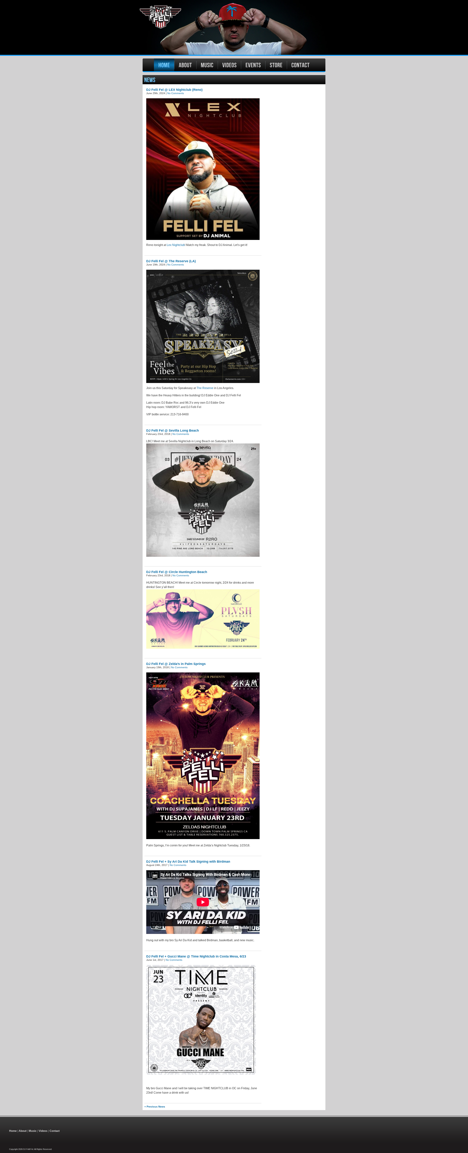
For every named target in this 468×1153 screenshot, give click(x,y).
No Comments (175, 93)
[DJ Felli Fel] (234, 27)
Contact (300, 64)
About (185, 64)
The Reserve (205, 388)
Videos (229, 64)
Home (13, 1130)
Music (207, 64)
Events (253, 64)
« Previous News (154, 1106)
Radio (276, 64)
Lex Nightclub (176, 244)
